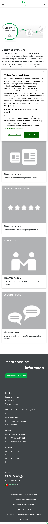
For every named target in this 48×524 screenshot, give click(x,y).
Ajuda (39, 514)
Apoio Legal (24, 519)
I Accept (31, 135)
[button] (2, 3)
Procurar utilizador (13, 458)
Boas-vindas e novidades (15, 434)
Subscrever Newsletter (16, 376)
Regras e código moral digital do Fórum (20, 514)
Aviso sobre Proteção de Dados (24, 504)
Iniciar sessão (10, 414)
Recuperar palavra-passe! (15, 421)
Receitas (8, 393)
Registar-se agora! (12, 417)
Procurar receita (12, 397)
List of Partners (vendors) (14, 129)
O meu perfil (20, 410)
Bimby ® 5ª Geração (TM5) (15, 441)
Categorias (9, 400)
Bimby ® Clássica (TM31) (15, 438)
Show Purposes (14, 135)
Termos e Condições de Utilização (24, 499)
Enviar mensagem (31, 494)
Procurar (9, 447)
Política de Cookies (24, 509)
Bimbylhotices (11, 425)
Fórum (8, 430)
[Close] (43, 72)
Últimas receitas (11, 404)
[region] (24, 105)
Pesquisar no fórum (13, 455)
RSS (6, 462)
